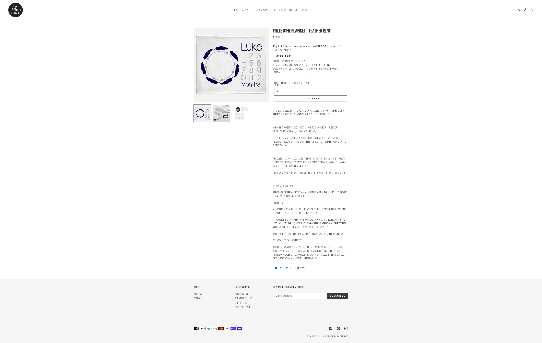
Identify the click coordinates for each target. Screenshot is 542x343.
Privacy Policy (241, 293)
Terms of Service (242, 307)
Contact (198, 298)
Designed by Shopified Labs (337, 336)
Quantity (279, 85)
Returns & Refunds (243, 298)
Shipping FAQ (241, 302)
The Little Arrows (319, 336)
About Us (198, 293)
